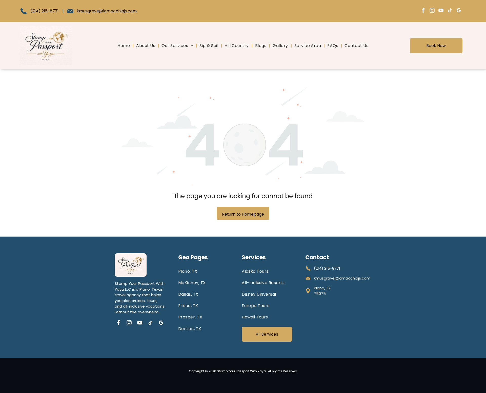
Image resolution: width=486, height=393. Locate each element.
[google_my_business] (458, 11)
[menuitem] (124, 45)
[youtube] (441, 11)
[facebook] (423, 11)
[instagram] (432, 11)
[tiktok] (450, 11)
